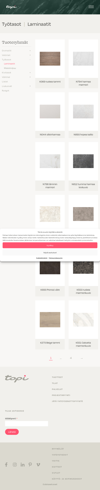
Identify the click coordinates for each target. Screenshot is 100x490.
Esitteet (57, 467)
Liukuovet (7, 86)
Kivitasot (6, 72)
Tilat (55, 383)
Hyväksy (50, 245)
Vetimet (6, 55)
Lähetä (12, 431)
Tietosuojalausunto (56, 258)
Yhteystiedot (60, 455)
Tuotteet (57, 377)
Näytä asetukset (50, 252)
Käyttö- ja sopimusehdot (67, 479)
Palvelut (57, 389)
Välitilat (6, 77)
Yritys (56, 461)
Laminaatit (9, 63)
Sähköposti (11, 418)
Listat (5, 81)
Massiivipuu (10, 68)
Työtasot (6, 59)
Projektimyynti (61, 395)
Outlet (56, 473)
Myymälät (58, 449)
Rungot (5, 90)
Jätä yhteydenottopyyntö (67, 401)
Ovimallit (6, 50)
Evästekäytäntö (41, 258)
